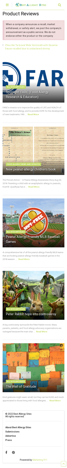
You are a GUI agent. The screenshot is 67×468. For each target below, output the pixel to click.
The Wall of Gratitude (21, 386)
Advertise (10, 436)
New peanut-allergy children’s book (31, 169)
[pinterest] (13, 452)
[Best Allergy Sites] (30, 5)
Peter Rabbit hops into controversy (31, 314)
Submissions (12, 431)
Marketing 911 (40, 460)
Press (8, 440)
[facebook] (6, 452)
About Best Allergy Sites (18, 427)
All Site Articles (16, 87)
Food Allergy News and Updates (23, 164)
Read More (33, 114)
